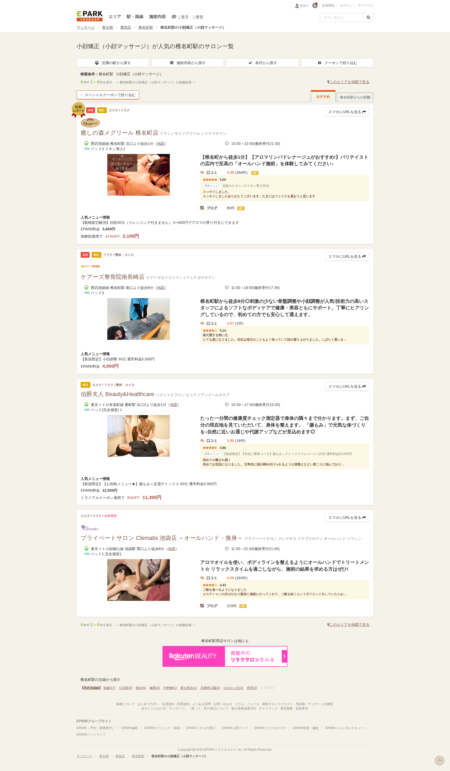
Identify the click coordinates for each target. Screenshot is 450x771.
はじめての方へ (148, 704)
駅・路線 (135, 16)
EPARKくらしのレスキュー (344, 728)
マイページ (365, 5)
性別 (303, 6)
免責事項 (301, 708)
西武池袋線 (91, 688)
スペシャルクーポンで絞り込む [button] (110, 95)
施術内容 (157, 16)
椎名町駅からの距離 (355, 97)
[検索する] (368, 17)
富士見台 (188, 688)
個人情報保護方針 (243, 708)
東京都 (107, 27)
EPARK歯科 (129, 728)
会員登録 (328, 5)
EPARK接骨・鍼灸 (306, 728)
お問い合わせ (223, 704)
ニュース (253, 704)
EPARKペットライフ (91, 734)
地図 (160, 143)
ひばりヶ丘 (233, 688)
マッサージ (86, 27)
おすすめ (323, 96)
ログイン (346, 5)
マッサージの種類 (320, 704)
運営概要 (286, 708)
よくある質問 (201, 704)
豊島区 (125, 27)
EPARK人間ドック (235, 728)
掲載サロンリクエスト (277, 704)
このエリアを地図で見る (349, 82)
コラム (239, 704)
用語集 (300, 704)
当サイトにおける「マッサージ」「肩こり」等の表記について (185, 708)
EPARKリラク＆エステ (90, 16)
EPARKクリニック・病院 (162, 728)
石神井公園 (210, 688)
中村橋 (170, 688)
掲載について (125, 704)
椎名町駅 (146, 27)
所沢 (252, 688)
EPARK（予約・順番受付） (96, 728)
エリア (115, 16)
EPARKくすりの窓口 (200, 728)
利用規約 (183, 704)
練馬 (155, 688)
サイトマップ (268, 708)
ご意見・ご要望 (190, 17)
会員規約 (168, 704)
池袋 (109, 688)
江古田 (125, 688)
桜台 (141, 688)
